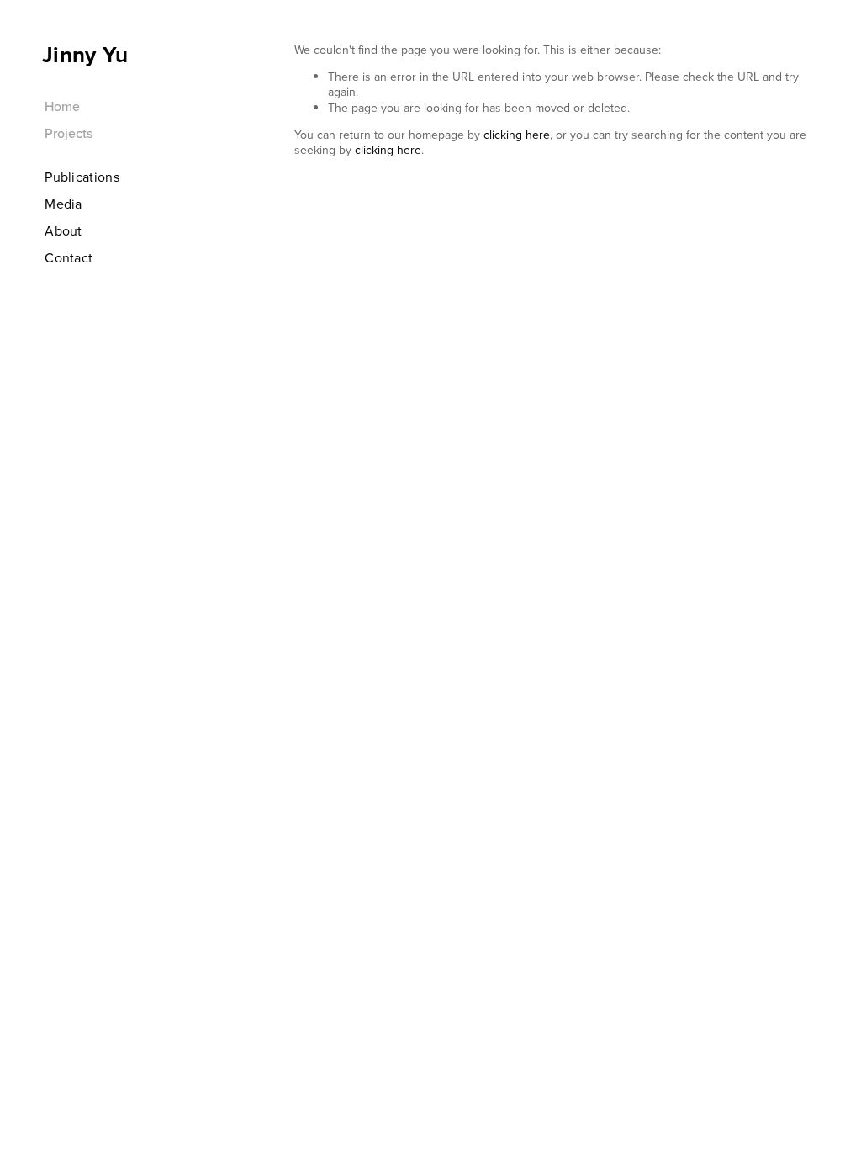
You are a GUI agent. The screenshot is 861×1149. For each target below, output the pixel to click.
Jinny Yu (85, 55)
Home (62, 106)
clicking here (516, 134)
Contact (68, 257)
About (63, 230)
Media (63, 203)
